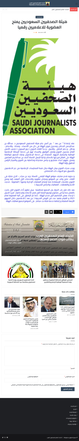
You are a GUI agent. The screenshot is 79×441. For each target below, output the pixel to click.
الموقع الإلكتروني (32, 376)
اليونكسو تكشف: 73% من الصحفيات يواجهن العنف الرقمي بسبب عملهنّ (68, 310)
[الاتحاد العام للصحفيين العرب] (39, 3)
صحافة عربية (73, 421)
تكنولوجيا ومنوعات (71, 418)
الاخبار (74, 409)
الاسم (72, 368)
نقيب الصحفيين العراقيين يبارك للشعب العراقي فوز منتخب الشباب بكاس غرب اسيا (49, 317)
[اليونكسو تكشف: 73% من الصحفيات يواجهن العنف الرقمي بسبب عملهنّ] (67, 301)
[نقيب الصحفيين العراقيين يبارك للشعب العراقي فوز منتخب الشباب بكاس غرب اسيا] (48, 304)
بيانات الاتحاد (73, 415)
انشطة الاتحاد (72, 412)
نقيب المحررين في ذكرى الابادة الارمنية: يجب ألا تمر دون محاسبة (12, 311)
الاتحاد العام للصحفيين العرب (54, 437)
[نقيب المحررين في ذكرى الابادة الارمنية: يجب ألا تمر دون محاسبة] (12, 302)
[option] (39, 236)
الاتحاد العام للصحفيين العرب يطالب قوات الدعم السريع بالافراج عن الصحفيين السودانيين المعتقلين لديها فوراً (35, 9)
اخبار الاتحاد (39, 17)
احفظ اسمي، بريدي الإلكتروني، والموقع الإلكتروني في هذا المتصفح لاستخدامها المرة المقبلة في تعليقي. (42, 385)
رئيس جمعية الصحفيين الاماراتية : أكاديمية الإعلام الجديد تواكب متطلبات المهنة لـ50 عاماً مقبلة (30, 322)
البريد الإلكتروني (69, 376)
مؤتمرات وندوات (72, 424)
